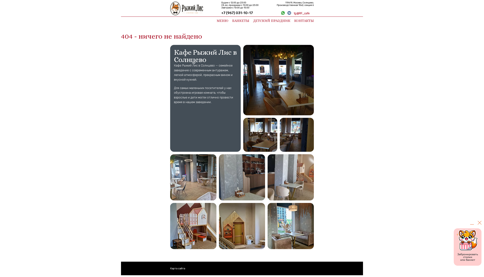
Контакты (304, 21)
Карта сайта (177, 268)
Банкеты (240, 21)
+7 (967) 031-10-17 (237, 13)
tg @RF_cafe (301, 13)
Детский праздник (271, 21)
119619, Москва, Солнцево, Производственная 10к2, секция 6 (295, 4)
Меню (222, 21)
